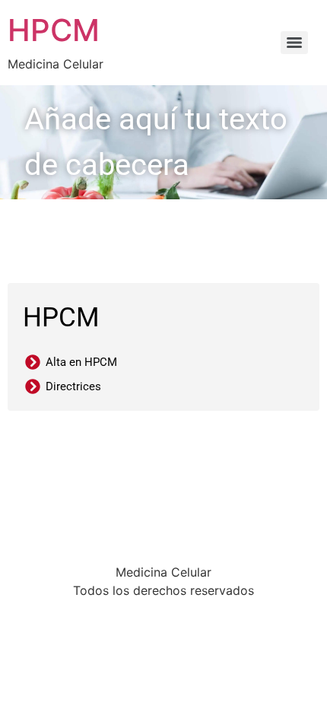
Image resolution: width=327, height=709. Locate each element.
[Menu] (294, 42)
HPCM (54, 30)
